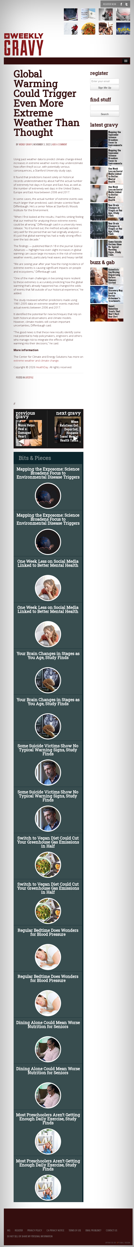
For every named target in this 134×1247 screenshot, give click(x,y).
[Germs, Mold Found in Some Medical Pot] (73, 17)
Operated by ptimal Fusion (118, 1242)
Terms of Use (75, 1230)
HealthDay (42, 367)
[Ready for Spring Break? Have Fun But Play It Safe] (108, 31)
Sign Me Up (104, 87)
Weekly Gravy (25, 144)
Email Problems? (93, 1230)
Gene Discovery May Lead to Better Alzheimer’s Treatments (115, 294)
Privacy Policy (34, 1230)
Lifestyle (29, 377)
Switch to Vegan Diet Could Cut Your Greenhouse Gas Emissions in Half (48, 842)
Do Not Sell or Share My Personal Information (30, 1236)
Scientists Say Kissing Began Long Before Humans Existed (114, 276)
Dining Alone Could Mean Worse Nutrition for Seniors (48, 1024)
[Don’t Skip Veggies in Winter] (90, 31)
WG (8, 1230)
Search (105, 114)
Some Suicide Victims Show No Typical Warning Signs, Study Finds (48, 749)
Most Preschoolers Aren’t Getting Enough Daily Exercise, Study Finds (48, 1118)
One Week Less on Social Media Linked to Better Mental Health (48, 563)
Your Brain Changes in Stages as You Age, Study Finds (48, 655)
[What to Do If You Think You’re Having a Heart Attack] (108, 17)
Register (19, 1230)
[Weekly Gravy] (24, 45)
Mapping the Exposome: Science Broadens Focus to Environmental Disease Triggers (48, 473)
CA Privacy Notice (55, 1230)
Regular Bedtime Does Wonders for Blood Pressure (48, 932)
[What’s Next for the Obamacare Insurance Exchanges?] (90, 17)
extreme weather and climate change (36, 360)
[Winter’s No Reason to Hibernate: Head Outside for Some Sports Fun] (73, 31)
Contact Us (111, 1230)
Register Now (109, 4)
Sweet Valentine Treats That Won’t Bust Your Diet (114, 311)
